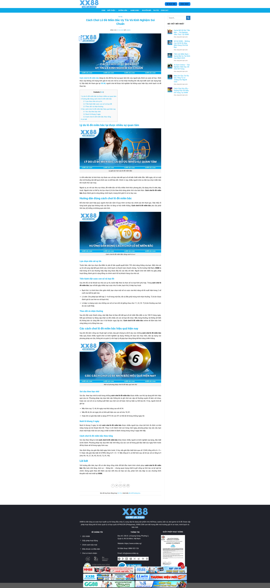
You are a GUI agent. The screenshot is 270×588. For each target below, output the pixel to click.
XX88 (103, 10)
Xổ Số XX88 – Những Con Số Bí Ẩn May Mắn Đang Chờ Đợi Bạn (182, 44)
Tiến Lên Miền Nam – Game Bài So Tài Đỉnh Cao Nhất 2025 (182, 56)
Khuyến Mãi (146, 10)
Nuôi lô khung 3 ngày (92, 114)
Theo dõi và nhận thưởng (93, 106)
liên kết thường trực (134, 493)
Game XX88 (134, 10)
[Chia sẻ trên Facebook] (113, 485)
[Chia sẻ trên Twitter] (116, 485)
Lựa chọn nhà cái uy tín (92, 101)
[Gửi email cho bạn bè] (120, 485)
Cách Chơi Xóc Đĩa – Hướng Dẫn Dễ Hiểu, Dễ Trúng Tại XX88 (181, 90)
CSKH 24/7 (164, 10)
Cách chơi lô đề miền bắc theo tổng (97, 117)
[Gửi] (188, 18)
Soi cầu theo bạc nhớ (92, 112)
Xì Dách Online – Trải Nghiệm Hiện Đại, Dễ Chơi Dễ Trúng (182, 67)
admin (128, 30)
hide (102, 92)
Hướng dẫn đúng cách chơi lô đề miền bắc (96, 99)
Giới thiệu (111, 10)
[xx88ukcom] (90, 4)
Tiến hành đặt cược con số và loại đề (97, 104)
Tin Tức (156, 10)
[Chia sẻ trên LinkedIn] (128, 485)
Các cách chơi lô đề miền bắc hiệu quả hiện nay (98, 109)
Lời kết (84, 119)
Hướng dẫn (122, 10)
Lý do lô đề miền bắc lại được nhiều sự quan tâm (98, 96)
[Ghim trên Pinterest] (124, 485)
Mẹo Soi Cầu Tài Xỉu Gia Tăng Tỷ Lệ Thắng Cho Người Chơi (181, 79)
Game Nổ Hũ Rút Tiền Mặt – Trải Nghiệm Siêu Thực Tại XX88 (182, 32)
